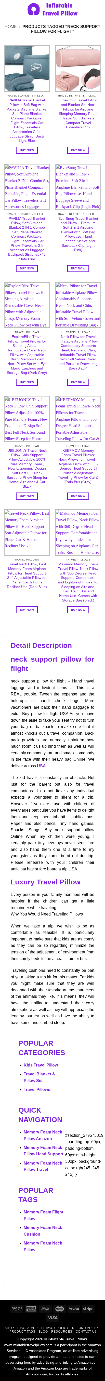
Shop (9, 1328)
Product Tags (22, 1331)
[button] (7, 9)
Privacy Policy (55, 1328)
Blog (43, 1331)
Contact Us (86, 1331)
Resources (61, 1331)
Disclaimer (27, 1328)
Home (11, 26)
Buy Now (27, 150)
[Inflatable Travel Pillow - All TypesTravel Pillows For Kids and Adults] (52, 9)
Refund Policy (85, 1328)
